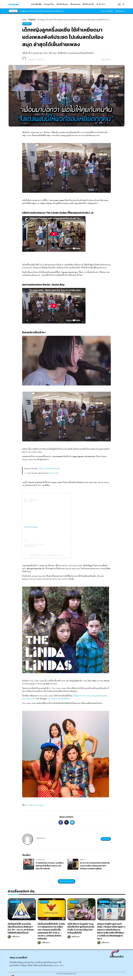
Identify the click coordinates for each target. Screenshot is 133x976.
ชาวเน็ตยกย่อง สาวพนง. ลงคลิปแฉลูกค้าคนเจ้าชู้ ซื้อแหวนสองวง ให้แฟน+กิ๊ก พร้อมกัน (50, 865)
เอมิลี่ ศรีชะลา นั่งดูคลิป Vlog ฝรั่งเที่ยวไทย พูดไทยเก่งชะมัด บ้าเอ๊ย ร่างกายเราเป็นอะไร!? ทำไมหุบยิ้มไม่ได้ (80, 928)
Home (24, 20)
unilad (29, 805)
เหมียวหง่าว (16, 936)
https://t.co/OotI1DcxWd (49, 468)
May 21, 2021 (53, 473)
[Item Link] (21, 909)
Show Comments (66, 881)
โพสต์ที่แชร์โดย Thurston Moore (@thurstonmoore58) (46, 555)
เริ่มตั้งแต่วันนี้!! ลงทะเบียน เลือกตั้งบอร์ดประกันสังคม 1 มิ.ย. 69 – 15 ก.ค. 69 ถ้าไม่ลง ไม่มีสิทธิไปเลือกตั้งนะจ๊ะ (21, 928)
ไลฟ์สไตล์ (31, 20)
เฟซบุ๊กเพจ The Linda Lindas (84, 696)
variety (36, 805)
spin (42, 805)
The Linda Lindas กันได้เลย (58, 699)
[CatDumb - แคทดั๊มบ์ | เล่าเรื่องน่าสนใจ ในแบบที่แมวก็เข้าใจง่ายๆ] (14, 4)
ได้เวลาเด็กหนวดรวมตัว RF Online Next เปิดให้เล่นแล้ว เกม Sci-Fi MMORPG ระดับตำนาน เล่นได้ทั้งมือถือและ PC (57, 11)
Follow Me (105, 839)
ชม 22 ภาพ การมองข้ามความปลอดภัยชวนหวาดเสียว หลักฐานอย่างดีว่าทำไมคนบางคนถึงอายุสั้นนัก (95, 865)
